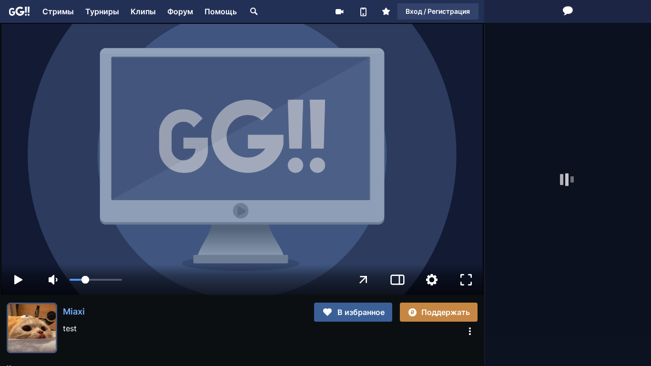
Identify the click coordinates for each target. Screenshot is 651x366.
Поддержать (445, 312)
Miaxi (74, 311)
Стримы (58, 11)
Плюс (386, 11)
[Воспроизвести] (18, 279)
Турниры (102, 11)
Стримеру (339, 11)
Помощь (220, 11)
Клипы (143, 11)
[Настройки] (431, 279)
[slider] (96, 280)
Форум (180, 11)
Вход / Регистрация (438, 11)
